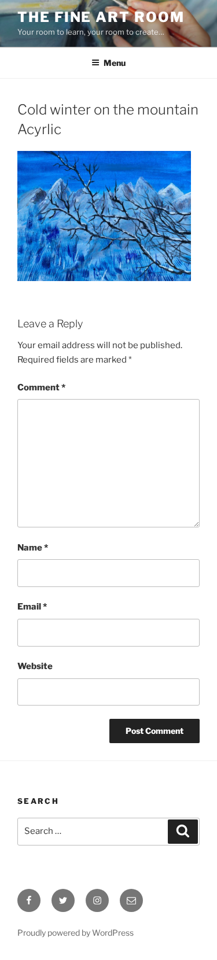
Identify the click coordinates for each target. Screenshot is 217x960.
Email (32, 606)
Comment (41, 387)
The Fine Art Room (101, 17)
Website (35, 666)
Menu (115, 63)
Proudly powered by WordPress (75, 932)
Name (32, 547)
